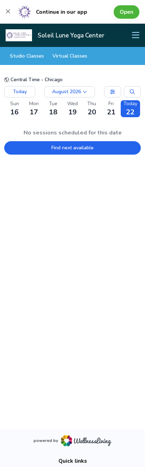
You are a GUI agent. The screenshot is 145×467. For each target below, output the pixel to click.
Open (126, 12)
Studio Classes (27, 56)
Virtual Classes (69, 56)
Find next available (72, 147)
